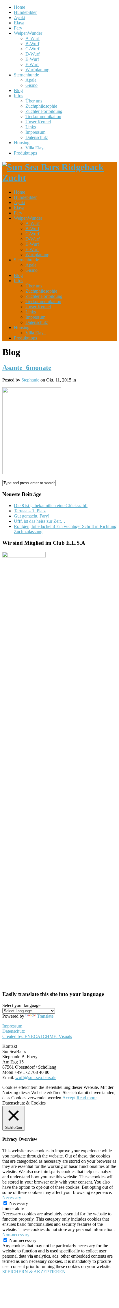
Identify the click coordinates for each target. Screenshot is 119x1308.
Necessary (18, 1203)
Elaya (19, 22)
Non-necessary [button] (15, 1234)
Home (19, 7)
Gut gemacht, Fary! (31, 515)
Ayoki (19, 17)
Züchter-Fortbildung (43, 111)
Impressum (35, 132)
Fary (18, 27)
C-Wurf (32, 48)
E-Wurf (32, 59)
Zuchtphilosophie (41, 106)
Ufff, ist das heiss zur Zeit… (39, 521)
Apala (30, 80)
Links (30, 126)
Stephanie (30, 379)
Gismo (31, 85)
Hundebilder (25, 12)
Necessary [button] (11, 1197)
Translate (45, 1016)
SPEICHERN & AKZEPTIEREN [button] (34, 1271)
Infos (18, 95)
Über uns (33, 100)
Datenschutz (36, 137)
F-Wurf (32, 64)
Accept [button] (68, 1097)
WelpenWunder (28, 33)
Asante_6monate (26, 367)
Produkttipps (25, 153)
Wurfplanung (37, 69)
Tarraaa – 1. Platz (30, 510)
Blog (18, 90)
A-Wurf (32, 38)
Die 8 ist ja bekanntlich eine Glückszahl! (51, 505)
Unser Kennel (38, 121)
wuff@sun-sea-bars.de (35, 1077)
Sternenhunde (26, 74)
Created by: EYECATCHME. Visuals (37, 1036)
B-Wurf (32, 43)
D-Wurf (32, 54)
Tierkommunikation (43, 116)
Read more (86, 1097)
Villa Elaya (35, 147)
